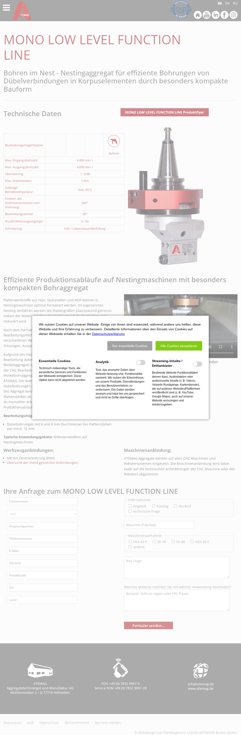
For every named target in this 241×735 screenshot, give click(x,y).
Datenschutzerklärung (108, 334)
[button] (129, 346)
